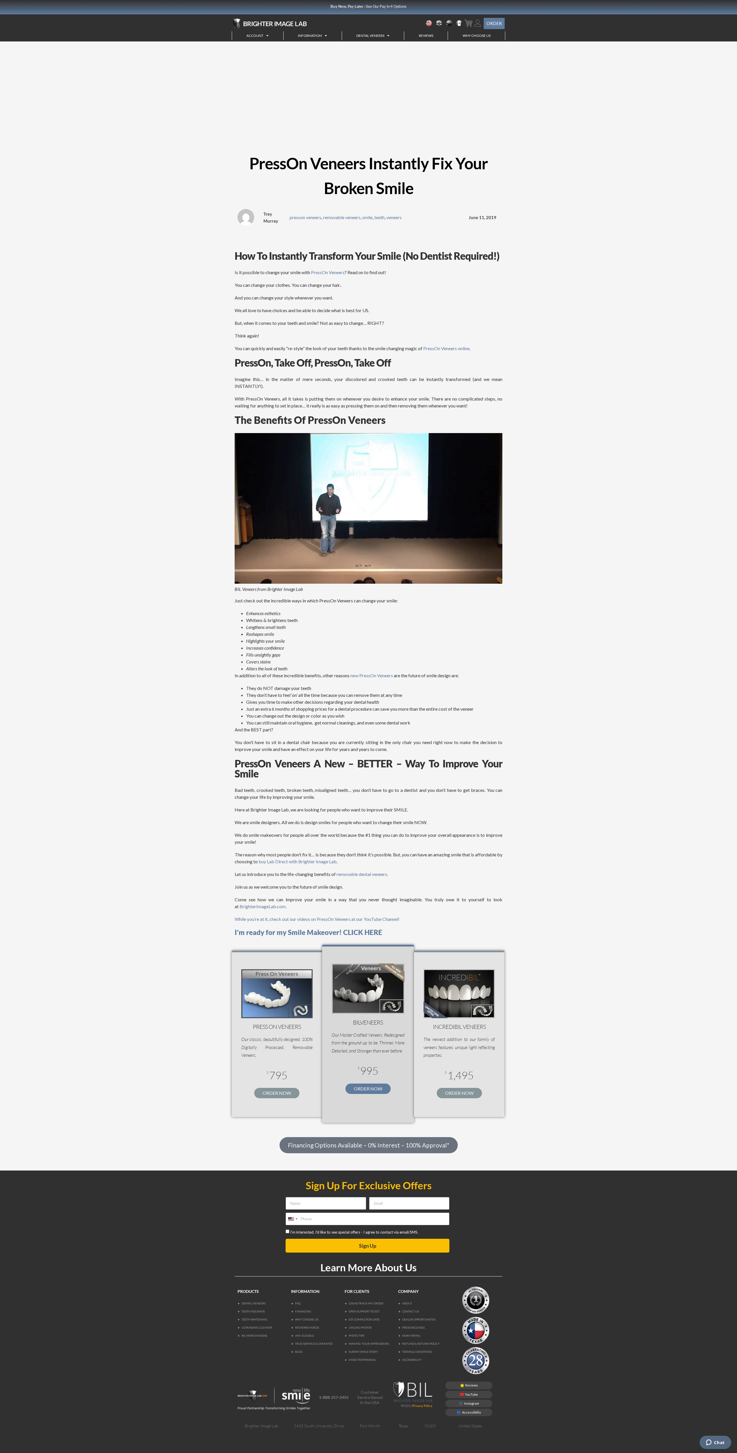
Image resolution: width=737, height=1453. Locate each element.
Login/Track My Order (366, 1303)
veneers (394, 217)
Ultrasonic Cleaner (257, 1327)
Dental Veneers (254, 1303)
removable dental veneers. (362, 874)
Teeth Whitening (254, 1319)
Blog (299, 1351)
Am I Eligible (304, 1335)
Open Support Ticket (364, 1311)
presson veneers (305, 217)
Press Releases (413, 1327)
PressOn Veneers (328, 272)
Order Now (277, 1093)
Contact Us (410, 1311)
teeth (379, 217)
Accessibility (412, 1359)
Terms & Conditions (417, 1351)
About (407, 1303)
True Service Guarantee (314, 1343)
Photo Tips (356, 1335)
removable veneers (341, 217)
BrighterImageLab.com (262, 906)
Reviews (426, 35)
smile (367, 217)
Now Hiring (411, 1335)
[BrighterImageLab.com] (286, 24)
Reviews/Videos (307, 1327)
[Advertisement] (368, 84)
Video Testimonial (362, 1359)
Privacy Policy (422, 1406)
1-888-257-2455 (334, 1397)
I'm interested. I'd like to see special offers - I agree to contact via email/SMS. (354, 1232)
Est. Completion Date (364, 1319)
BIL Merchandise (254, 1335)
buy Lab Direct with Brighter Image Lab (298, 861)
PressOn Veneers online (446, 348)
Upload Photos (360, 1327)
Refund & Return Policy (421, 1343)
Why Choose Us (477, 35)
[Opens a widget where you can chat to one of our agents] (715, 1443)
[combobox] (292, 1219)
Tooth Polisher (253, 1311)
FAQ (298, 1303)
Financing (303, 1311)
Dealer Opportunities (419, 1319)
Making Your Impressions (369, 1343)
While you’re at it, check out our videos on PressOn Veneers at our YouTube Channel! (317, 919)
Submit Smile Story (363, 1351)
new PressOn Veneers (371, 675)
